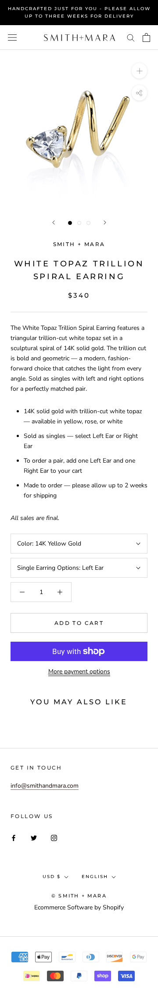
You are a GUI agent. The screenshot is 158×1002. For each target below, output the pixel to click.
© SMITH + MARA (79, 896)
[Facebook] (14, 837)
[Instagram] (54, 837)
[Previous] (53, 222)
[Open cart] (146, 37)
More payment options (79, 671)
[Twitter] (34, 837)
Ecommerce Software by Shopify (79, 907)
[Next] (105, 222)
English (95, 876)
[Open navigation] (12, 37)
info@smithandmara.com (45, 785)
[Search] (131, 37)
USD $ (52, 876)
